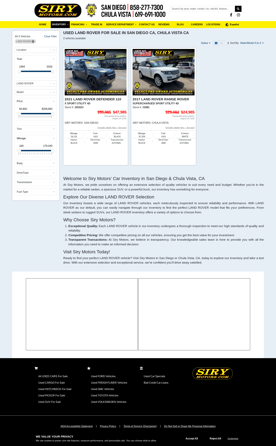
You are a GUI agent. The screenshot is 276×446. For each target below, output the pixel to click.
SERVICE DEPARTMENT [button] (121, 24)
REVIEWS (163, 24)
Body (20, 163)
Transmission (24, 182)
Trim (19, 129)
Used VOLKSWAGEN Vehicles (108, 402)
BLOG (180, 24)
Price (20, 101)
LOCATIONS (213, 24)
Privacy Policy (108, 426)
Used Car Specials (154, 376)
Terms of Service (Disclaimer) (140, 426)
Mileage (21, 138)
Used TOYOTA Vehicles (104, 395)
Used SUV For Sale (49, 402)
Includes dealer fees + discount (111, 127)
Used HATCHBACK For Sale (55, 389)
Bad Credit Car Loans (156, 382)
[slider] (19, 71)
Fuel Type (22, 191)
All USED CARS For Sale (53, 376)
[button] (238, 9)
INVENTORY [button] (60, 24)
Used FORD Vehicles (103, 376)
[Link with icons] (231, 15)
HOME (42, 24)
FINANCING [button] (79, 24)
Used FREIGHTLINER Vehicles (109, 382)
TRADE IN (96, 24)
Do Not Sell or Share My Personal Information (190, 426)
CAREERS (197, 24)
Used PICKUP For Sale (51, 395)
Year (19, 59)
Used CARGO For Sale (51, 382)
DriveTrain (23, 173)
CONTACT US (147, 24)
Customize (233, 438)
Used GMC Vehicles (102, 389)
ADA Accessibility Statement (77, 426)
